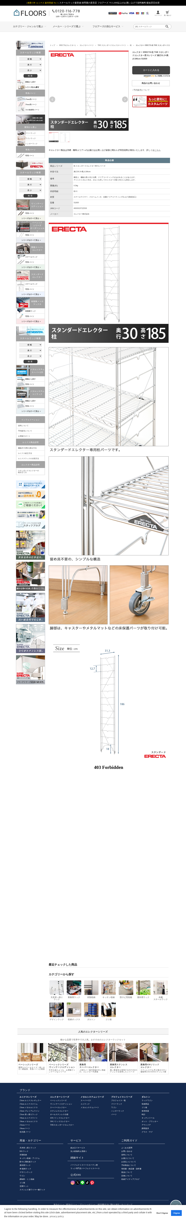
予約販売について (25, 431)
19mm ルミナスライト (29, 1118)
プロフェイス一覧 (118, 1100)
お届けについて (127, 1158)
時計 (143, 1114)
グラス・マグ (147, 1132)
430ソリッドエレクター (59, 1118)
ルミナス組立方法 (25, 453)
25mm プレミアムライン (30, 1111)
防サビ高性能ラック (28, 1162)
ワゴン (114, 1107)
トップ (52, 45)
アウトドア (146, 1125)
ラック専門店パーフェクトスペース (85, 1168)
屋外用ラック (25, 1165)
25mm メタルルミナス (29, 1107)
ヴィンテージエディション (61, 1104)
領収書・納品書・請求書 (131, 1169)
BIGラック (24, 1151)
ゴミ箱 (144, 1107)
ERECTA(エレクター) (67, 45)
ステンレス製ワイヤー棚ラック (32, 1190)
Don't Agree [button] (162, 1213)
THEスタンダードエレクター (62, 1125)
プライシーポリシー (87, 1205)
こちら (157, 150)
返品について (126, 1172)
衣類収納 (23, 1155)
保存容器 (145, 1111)
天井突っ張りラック (28, 1148)
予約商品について (128, 1165)
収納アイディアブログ (130, 1179)
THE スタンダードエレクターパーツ (112, 45)
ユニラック (85, 1104)
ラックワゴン (147, 1100)
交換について (126, 1176)
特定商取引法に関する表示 (109, 1205)
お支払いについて (128, 1162)
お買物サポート (24, 436)
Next (125, 99)
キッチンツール (148, 1118)
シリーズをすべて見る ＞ (31, 218)
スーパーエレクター (58, 1107)
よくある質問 (126, 1148)
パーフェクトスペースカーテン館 (84, 1165)
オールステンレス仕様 (59, 1114)
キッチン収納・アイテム (30, 1158)
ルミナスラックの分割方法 (28, 459)
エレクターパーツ (87, 45)
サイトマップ (126, 1205)
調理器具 (145, 1128)
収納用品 (145, 1104)
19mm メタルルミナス (29, 1121)
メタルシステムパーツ (90, 1107)
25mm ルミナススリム (29, 1104)
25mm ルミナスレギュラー (30, 1100)
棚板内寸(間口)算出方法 (27, 448)
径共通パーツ (25, 1132)
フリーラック (116, 1104)
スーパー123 (86, 1100)
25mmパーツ (25, 1125)
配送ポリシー (71, 1205)
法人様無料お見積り (78, 1151)
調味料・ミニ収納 (27, 1179)
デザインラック (26, 1172)
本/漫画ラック (25, 1169)
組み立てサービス (77, 1148)
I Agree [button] (176, 1213)
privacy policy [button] (57, 1216)
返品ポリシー (59, 1205)
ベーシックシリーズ (58, 1100)
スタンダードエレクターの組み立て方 (28, 471)
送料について (23, 426)
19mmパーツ (25, 1128)
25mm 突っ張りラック (29, 1114)
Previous (52, 99)
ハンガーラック (117, 1111)
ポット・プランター (150, 1121)
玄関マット (24, 1186)
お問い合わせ (126, 1151)
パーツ (114, 1114)
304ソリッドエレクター (59, 1121)
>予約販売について (141, 90)
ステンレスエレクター (59, 1111)
